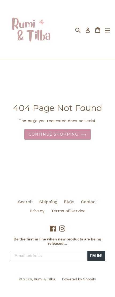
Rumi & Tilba (44, 279)
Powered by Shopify (79, 279)
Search (25, 201)
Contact (89, 201)
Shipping (48, 201)
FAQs (69, 201)
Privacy (37, 210)
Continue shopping (53, 134)
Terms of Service (68, 210)
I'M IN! (96, 256)
